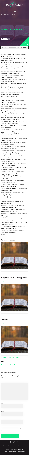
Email (3, 411)
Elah (3, 361)
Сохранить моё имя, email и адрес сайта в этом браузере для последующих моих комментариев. (14, 429)
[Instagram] (17, 442)
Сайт (2, 419)
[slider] (25, 47)
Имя (2, 403)
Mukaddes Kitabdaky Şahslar (11, 30)
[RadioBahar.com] (14, 4)
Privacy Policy (21, 451)
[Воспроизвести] (2, 47)
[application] (14, 47)
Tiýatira (4, 319)
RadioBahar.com (18, 449)
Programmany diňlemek (8, 281)
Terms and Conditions (10, 451)
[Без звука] (21, 48)
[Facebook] (11, 442)
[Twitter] (14, 442)
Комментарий (5, 382)
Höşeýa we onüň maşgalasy (14, 277)
